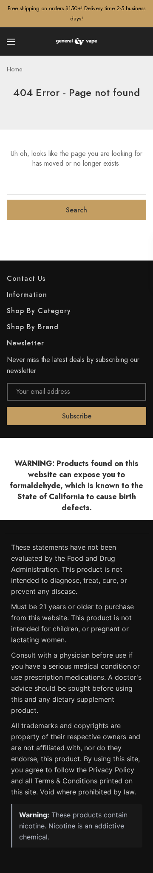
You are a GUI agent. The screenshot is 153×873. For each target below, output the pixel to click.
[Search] (141, 42)
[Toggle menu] (12, 42)
